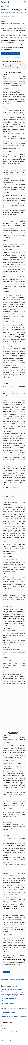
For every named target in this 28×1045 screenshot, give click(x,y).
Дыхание (3, 1028)
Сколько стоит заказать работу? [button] (11, 57)
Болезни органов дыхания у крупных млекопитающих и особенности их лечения (13, 1015)
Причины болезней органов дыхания (11, 989)
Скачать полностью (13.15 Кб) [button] (10, 53)
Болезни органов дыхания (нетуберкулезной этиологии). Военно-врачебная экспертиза (14, 995)
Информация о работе (12, 980)
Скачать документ (15, 67)
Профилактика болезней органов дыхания (14, 1008)
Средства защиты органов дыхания (11, 1031)
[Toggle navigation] (25, 2)
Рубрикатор (4, 6)
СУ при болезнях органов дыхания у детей (13, 992)
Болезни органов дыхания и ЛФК (11, 1006)
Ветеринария (11, 6)
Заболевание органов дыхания (10, 1026)
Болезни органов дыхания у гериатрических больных (9, 1011)
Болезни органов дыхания (9, 998)
